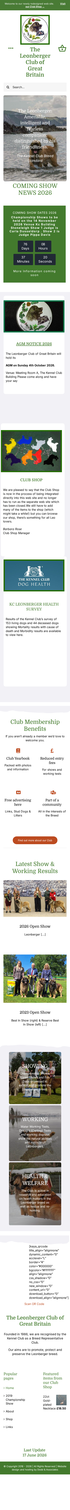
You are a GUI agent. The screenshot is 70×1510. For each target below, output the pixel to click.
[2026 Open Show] (34, 898)
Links (9, 1427)
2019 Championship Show (15, 1399)
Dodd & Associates (47, 1469)
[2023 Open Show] (34, 979)
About (10, 1411)
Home (10, 1388)
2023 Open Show (35, 1012)
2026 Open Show (35, 926)
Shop (9, 1419)
